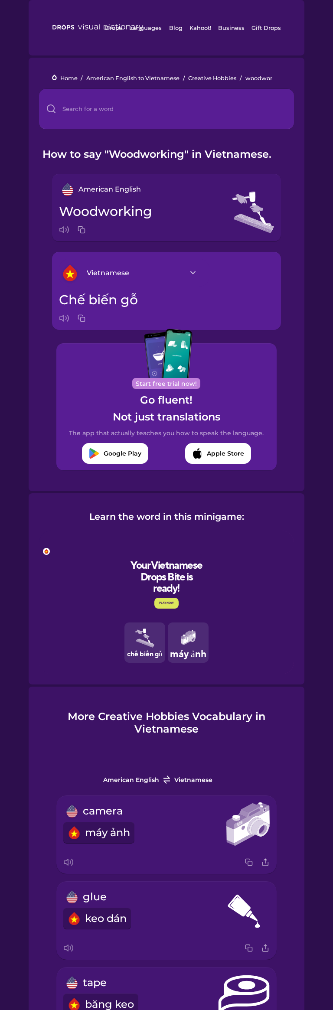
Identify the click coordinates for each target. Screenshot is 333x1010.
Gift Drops (266, 27)
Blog (176, 27)
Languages (145, 27)
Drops (113, 27)
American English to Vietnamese (133, 78)
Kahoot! (200, 27)
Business (231, 27)
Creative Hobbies (212, 78)
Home (69, 78)
